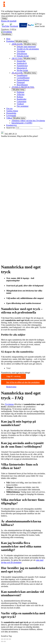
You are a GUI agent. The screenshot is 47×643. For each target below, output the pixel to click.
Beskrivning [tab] (11, 387)
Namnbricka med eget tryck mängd (15, 372)
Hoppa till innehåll (8, 21)
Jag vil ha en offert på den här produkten (23, 382)
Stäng (4, 18)
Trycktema (9, 404)
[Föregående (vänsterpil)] (2, 641)
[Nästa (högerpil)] (5, 641)
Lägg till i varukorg (13, 376)
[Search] (41, 128)
